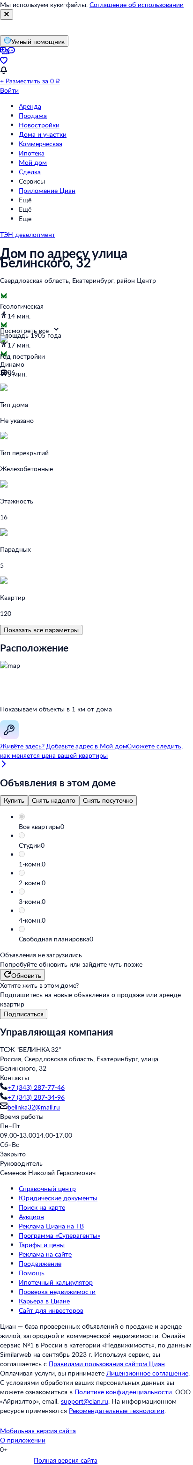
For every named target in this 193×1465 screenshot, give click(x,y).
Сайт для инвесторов (51, 1310)
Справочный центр (47, 1188)
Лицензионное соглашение (147, 1373)
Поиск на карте (42, 1207)
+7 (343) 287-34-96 (36, 1097)
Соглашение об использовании (136, 4)
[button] (106, 826)
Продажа (33, 115)
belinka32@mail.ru (33, 1106)
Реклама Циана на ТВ (51, 1225)
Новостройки (39, 124)
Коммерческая (40, 143)
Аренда (30, 106)
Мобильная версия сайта (38, 1430)
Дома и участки (43, 134)
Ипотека (32, 152)
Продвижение (40, 1263)
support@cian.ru (84, 1401)
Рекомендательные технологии (116, 1410)
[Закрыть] (6, 14)
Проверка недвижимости (57, 1291)
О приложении (22, 1439)
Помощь (32, 1272)
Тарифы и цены (42, 1244)
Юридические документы (58, 1197)
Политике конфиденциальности (123, 1391)
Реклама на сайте (45, 1254)
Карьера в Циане (44, 1300)
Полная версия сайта (65, 1460)
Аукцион (31, 1216)
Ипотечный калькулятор (56, 1282)
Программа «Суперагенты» (59, 1235)
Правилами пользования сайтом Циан (107, 1363)
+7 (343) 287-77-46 (36, 1087)
